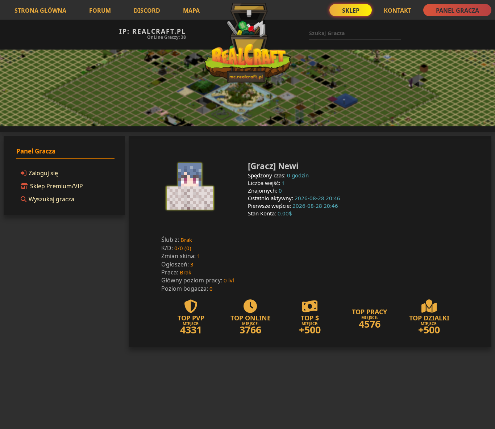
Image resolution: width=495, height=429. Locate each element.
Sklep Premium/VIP (56, 186)
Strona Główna (40, 10)
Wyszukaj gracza (51, 199)
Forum (100, 10)
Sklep (350, 10)
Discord (147, 10)
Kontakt (397, 10)
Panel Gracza (457, 10)
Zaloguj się (43, 173)
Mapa (191, 10)
